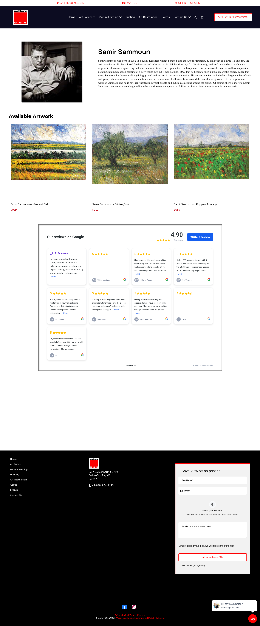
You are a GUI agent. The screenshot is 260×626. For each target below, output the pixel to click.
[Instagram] (134, 606)
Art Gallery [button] (85, 17)
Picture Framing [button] (109, 17)
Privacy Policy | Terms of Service (130, 615)
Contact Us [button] (180, 17)
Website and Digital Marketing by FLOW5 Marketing (140, 618)
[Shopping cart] (202, 17)
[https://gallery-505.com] (20, 17)
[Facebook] (124, 606)
